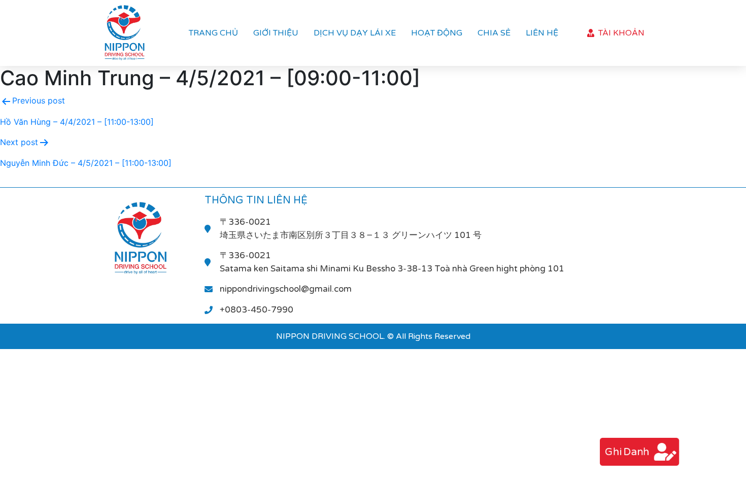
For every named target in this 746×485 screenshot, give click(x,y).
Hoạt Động (436, 33)
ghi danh (627, 451)
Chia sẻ (494, 33)
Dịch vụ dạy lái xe (355, 33)
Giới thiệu (275, 33)
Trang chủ (213, 33)
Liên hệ (542, 33)
